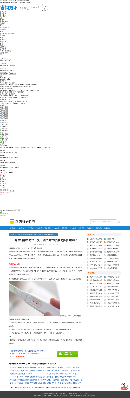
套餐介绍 (45, 10)
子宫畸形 (9, 97)
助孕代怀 (90, 228)
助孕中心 (22, 228)
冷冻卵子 (9, 103)
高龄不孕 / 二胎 (5, 99)
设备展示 (3, 120)
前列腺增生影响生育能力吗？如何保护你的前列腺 (31, 387)
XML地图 (86, 393)
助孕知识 (3, 12)
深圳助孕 (39, 228)
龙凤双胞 (22, 103)
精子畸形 (16, 92)
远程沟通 (3, 63)
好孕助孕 (3, 6)
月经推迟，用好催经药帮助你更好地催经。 (62, 377)
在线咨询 (3, 81)
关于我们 (45, 6)
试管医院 (82, 228)
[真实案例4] (4, 109)
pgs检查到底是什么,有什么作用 (21, 374)
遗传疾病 (24, 97)
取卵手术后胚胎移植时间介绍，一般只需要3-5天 (67, 387)
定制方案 (3, 68)
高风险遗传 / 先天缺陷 (7, 83)
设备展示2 (3, 128)
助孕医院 (65, 228)
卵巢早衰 (3, 92)
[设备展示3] (4, 130)
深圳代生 (73, 228)
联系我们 (3, 16)
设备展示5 (3, 140)
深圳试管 (56, 228)
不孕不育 (28, 86)
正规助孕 (99, 228)
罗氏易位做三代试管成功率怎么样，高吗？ (62, 374)
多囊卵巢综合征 (19, 86)
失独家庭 (3, 103)
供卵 (43, 8)
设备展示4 (3, 136)
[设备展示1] (4, 122)
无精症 (21, 92)
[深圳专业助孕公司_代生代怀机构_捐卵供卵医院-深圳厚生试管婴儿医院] (30, 221)
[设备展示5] (4, 138)
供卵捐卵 (19, 234)
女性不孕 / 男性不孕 (7, 88)
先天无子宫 (16, 97)
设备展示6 (3, 144)
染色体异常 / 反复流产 (7, 94)
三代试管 (30, 228)
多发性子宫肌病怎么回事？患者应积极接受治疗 (27, 371)
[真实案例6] (4, 107)
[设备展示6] (4, 142)
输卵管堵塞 (10, 86)
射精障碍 (9, 92)
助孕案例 (107, 228)
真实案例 (3, 14)
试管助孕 (47, 228)
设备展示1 (3, 124)
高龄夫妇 (16, 103)
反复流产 (3, 97)
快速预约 (3, 58)
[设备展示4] (4, 134)
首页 (43, 4)
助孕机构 (13, 228)
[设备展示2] (4, 126)
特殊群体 (3, 86)
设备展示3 (3, 132)
